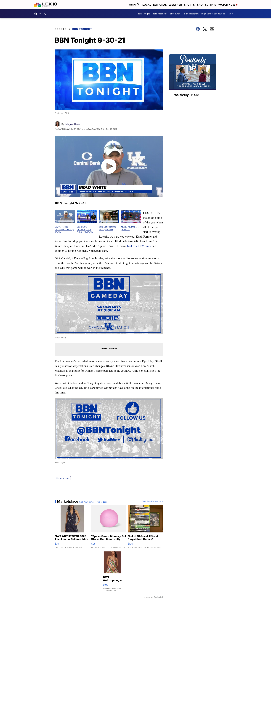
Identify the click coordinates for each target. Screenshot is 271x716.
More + (231, 13)
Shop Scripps (206, 4)
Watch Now (227, 4)
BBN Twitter (175, 13)
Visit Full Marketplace (152, 501)
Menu (133, 4)
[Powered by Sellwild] (158, 597)
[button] (65, 221)
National (160, 4)
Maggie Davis (72, 124)
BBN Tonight (144, 13)
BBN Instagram (191, 13)
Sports (189, 4)
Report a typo (62, 478)
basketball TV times (139, 246)
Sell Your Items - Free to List (92, 502)
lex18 (36, 14)
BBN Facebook (159, 13)
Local (146, 4)
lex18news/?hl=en (41, 14)
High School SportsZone (213, 13)
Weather (175, 4)
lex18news (45, 14)
